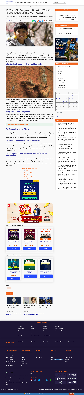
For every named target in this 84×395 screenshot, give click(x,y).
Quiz (46, 2)
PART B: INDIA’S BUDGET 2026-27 (67, 17)
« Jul (56, 116)
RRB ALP (38, 355)
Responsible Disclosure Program (46, 389)
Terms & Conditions (70, 389)
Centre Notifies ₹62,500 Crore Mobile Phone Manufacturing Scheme (66, 144)
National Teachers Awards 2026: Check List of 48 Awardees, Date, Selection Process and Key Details (67, 139)
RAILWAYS (23, 357)
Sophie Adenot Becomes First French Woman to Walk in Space (66, 156)
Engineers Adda (58, 341)
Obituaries (57, 326)
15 (73, 101)
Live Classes (68, 355)
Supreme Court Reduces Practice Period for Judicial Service (67, 184)
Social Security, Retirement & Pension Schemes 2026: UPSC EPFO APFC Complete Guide (67, 180)
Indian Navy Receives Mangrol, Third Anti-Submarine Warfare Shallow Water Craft (67, 129)
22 (73, 104)
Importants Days (46, 335)
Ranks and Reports (59, 328)
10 (56, 101)
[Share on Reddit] (38, 21)
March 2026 (60, 78)
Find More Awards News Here (29, 168)
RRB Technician (39, 352)
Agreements (33, 332)
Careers (56, 359)
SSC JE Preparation (10, 359)
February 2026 (61, 80)
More (41, 2)
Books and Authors (35, 335)
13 (66, 101)
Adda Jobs (33, 341)
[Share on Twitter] (43, 21)
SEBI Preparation (9, 357)
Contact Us (52, 355)
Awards (9, 288)
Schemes (33, 330)
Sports (32, 326)
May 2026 (60, 73)
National (17, 2)
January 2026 (61, 82)
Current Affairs (46, 341)
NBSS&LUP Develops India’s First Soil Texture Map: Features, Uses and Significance (67, 134)
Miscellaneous (58, 332)
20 (66, 104)
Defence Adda (46, 343)
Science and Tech (59, 330)
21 (69, 104)
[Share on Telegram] (35, 21)
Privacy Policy (79, 389)
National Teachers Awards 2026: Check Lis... (13, 306)
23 (76, 104)
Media (51, 357)
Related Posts (9, 293)
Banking (29, 2)
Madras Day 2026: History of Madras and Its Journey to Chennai (67, 171)
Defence (45, 328)
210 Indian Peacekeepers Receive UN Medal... (45, 306)
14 (69, 101)
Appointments (21, 332)
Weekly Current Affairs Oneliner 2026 (67, 28)
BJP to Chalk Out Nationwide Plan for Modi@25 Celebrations (67, 188)
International (23, 2)
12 (63, 101)
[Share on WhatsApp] (33, 21)
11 (59, 101)
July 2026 (60, 69)
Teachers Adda (21, 341)
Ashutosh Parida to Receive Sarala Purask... (29, 306)
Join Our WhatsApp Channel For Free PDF (17, 124)
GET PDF (72, 393)
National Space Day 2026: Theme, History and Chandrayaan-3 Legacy (66, 124)
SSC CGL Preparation (10, 361)
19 (63, 104)
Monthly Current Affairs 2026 (65, 31)
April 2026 (60, 76)
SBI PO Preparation (10, 352)
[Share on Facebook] (40, 21)
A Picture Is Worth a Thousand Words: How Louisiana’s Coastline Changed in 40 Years (67, 161)
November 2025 (61, 87)
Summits (45, 330)
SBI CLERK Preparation (11, 355)
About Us (52, 352)
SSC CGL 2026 (39, 357)
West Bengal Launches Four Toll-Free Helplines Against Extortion (66, 175)
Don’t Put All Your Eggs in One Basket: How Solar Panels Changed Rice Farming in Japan (67, 167)
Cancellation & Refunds (59, 389)
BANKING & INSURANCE (26, 352)
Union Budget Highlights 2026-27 (66, 19)
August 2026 (64, 66)
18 (59, 104)
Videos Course (68, 357)
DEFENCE (23, 361)
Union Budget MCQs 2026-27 (66, 13)
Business (45, 326)
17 (56, 104)
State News (20, 330)
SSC (21, 355)
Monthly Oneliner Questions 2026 (66, 33)
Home (7, 6)
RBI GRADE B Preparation (11, 365)
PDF (33, 2)
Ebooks (67, 359)
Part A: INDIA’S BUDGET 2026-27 (67, 15)
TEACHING (23, 359)
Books (66, 361)
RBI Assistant (8, 363)
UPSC (22, 365)
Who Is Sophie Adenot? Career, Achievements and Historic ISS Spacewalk (65, 148)
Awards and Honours (15, 6)
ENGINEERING (24, 363)
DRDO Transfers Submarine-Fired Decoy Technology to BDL (67, 153)
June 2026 (60, 71)
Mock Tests (67, 352)
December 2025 (61, 85)
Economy (45, 332)
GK (36, 2)
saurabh (9, 20)
